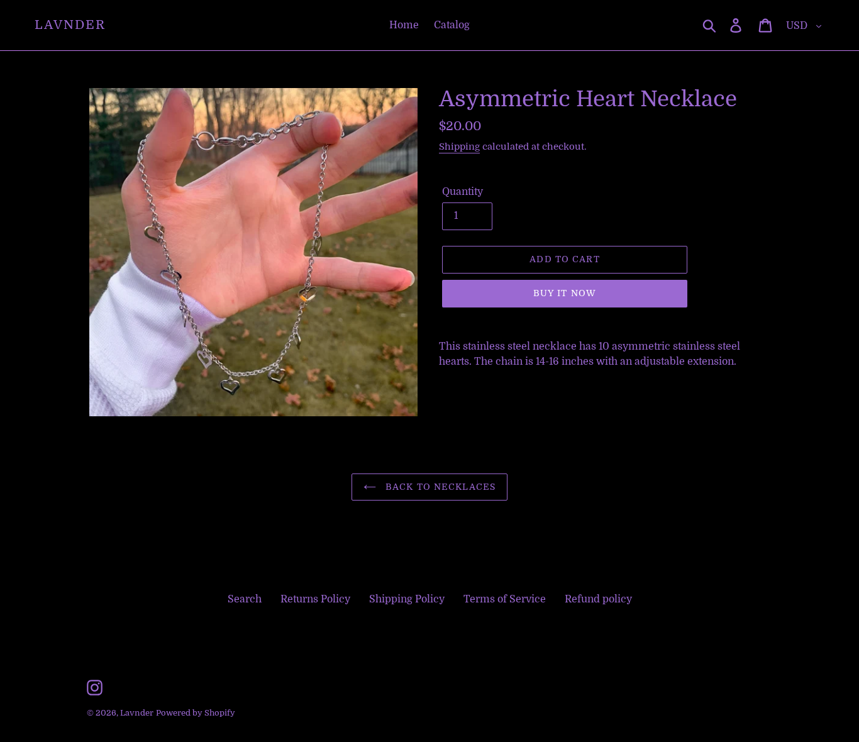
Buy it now (564, 293)
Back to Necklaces (439, 487)
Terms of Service (504, 599)
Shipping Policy (407, 599)
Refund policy (598, 599)
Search (245, 599)
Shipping (459, 146)
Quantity (462, 191)
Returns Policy (315, 599)
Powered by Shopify (195, 712)
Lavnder (70, 25)
